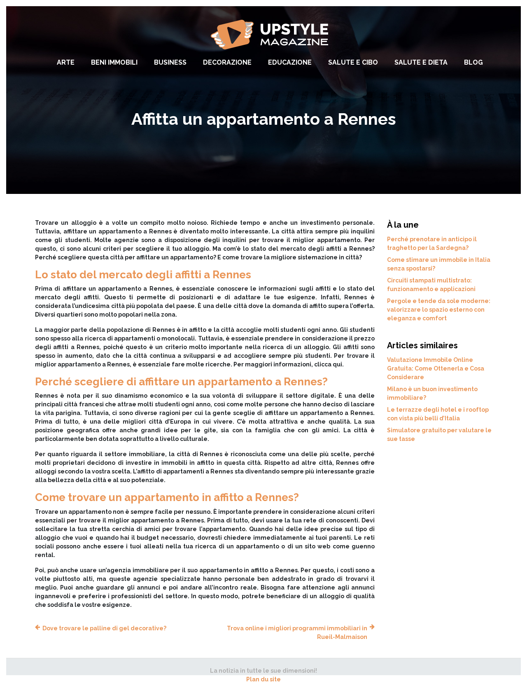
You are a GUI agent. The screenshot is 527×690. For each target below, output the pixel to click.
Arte (66, 62)
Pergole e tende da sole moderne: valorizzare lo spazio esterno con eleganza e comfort (438, 310)
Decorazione (227, 62)
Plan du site (263, 679)
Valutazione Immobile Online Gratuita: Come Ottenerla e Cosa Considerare (435, 368)
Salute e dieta (421, 62)
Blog (473, 62)
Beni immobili (114, 62)
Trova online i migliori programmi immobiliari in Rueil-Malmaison (297, 632)
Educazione (290, 62)
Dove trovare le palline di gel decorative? (104, 628)
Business (170, 62)
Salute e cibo (353, 62)
